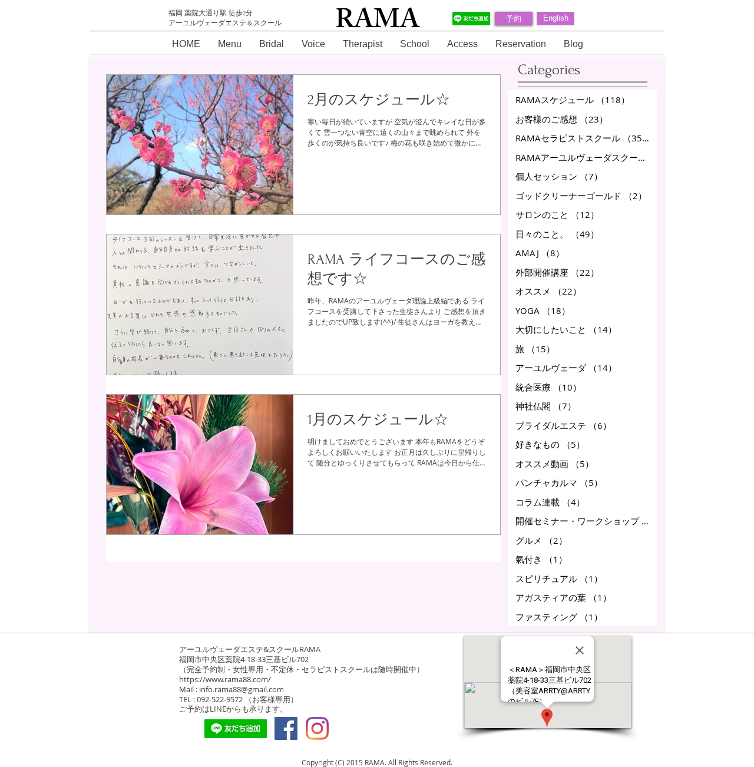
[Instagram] (317, 728)
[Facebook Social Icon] (286, 728)
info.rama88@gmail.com (241, 689)
